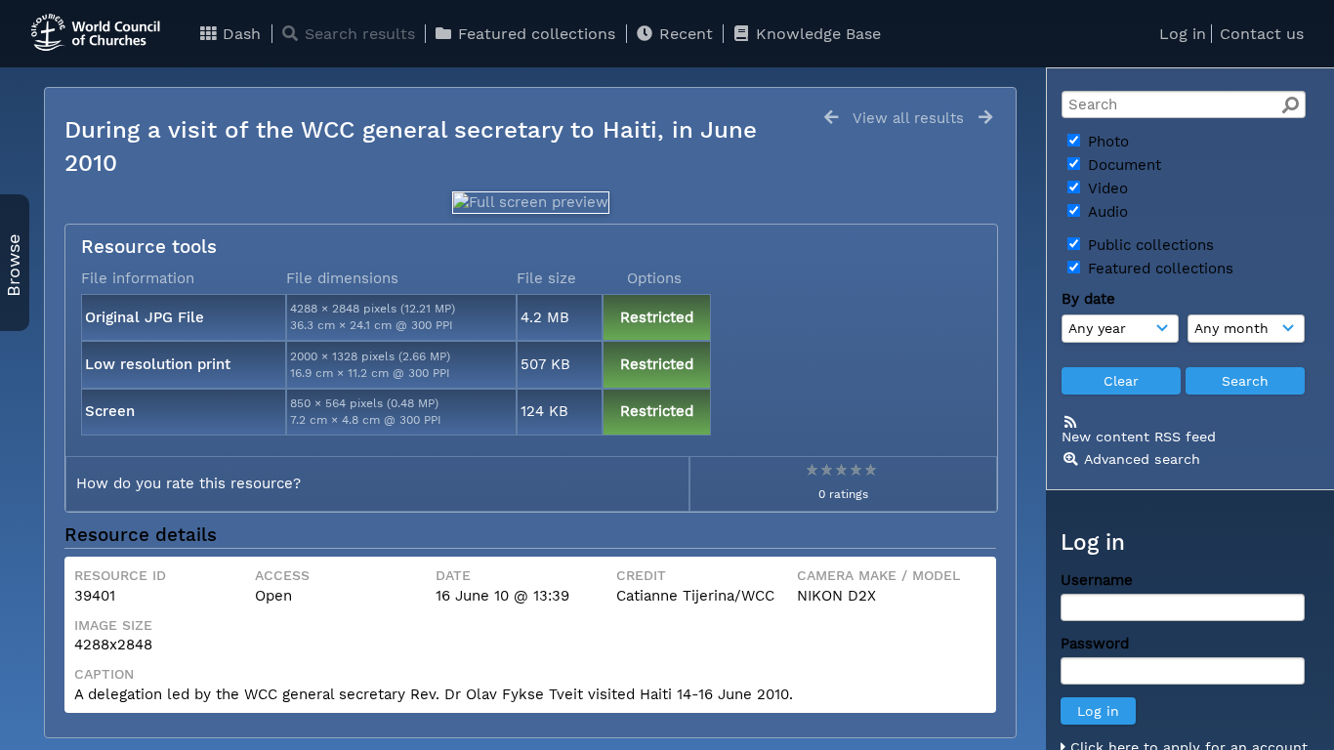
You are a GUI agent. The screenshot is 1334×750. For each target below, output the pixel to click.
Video (1105, 188)
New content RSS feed (1139, 436)
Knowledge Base (816, 33)
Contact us (1262, 33)
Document (1122, 165)
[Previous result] (831, 117)
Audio (1105, 212)
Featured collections (534, 33)
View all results (908, 118)
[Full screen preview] (530, 202)
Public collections (1148, 245)
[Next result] (985, 117)
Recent (683, 33)
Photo (1106, 141)
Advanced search (1142, 459)
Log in (1182, 33)
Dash (239, 33)
